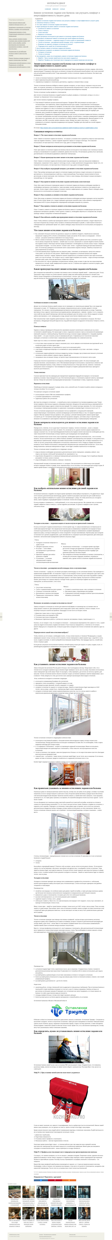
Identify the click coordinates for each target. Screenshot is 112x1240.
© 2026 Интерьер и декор (14, 1234)
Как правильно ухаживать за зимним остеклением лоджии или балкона (58, 50)
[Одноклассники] (69, 1180)
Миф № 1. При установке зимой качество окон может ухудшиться (58, 58)
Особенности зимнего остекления (48, 28)
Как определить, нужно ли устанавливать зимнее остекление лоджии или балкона (62, 56)
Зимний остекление (43, 1172)
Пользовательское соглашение (50, 1234)
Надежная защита (75, 1172)
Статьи (62, 8)
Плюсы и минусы (43, 30)
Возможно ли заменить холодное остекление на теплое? (55, 44)
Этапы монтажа (43, 32)
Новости (55, 8)
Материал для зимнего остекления (54, 1172)
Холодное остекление (45, 52)
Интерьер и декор (56, 3)
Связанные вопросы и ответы (46, 23)
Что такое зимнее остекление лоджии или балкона (52, 25)
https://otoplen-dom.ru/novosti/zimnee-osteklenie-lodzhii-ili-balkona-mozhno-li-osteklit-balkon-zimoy (69, 128)
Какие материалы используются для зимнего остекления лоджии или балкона (60, 36)
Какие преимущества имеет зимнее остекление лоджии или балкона (57, 26)
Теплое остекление (44, 54)
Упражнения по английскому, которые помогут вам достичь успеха (18, 53)
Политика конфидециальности (45, 1236)
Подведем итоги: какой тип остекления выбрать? (53, 46)
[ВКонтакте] (41, 1180)
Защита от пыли (83, 1172)
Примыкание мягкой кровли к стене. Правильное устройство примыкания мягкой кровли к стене (20, 65)
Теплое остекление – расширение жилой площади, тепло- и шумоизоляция (61, 42)
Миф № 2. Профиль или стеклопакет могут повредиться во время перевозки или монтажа (65, 60)
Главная (48, 8)
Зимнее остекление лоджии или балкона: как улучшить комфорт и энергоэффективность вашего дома (68, 21)
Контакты (41, 1234)
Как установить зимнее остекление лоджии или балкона (54, 48)
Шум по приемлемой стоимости (93, 1172)
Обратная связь (72, 1234)
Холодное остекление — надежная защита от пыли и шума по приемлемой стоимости (64, 40)
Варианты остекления (45, 34)
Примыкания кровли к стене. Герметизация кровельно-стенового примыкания (20, 34)
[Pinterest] (55, 1180)
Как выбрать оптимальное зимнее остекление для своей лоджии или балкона (60, 38)
